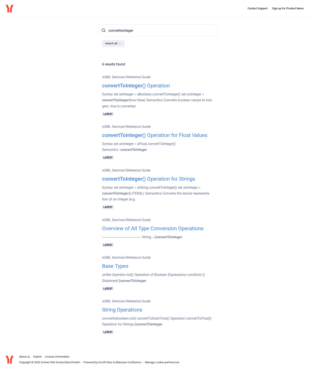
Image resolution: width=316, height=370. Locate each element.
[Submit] (103, 30)
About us (24, 356)
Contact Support (258, 8)
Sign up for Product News (288, 8)
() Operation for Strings (148, 179)
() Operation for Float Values (154, 135)
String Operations (122, 310)
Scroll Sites (105, 362)
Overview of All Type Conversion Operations (152, 228)
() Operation (136, 86)
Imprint (37, 356)
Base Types (115, 266)
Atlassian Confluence (128, 362)
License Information (57, 356)
